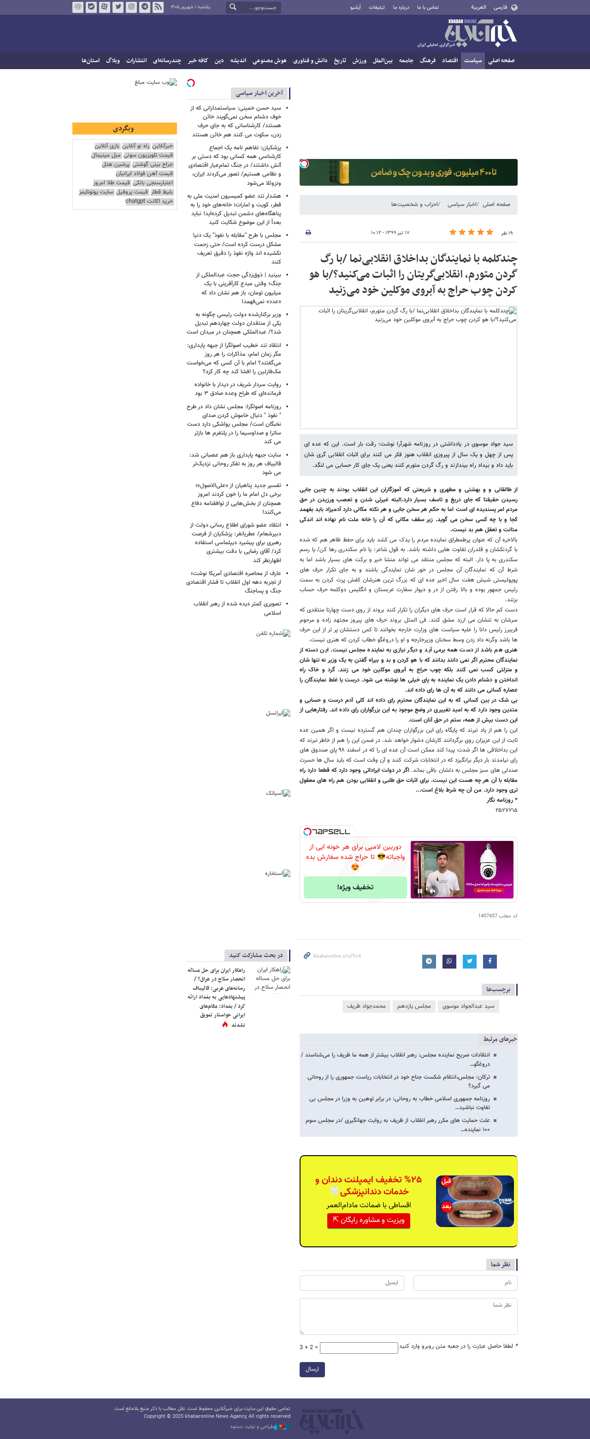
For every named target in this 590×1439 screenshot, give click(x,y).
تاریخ (340, 61)
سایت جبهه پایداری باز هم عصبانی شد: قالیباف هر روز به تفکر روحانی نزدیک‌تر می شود (235, 464)
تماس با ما (428, 8)
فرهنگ (428, 61)
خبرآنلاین (467, 34)
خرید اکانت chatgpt (149, 201)
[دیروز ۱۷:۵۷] (269, 980)
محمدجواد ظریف (366, 1006)
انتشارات (136, 61)
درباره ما (401, 8)
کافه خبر (198, 61)
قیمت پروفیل (132, 192)
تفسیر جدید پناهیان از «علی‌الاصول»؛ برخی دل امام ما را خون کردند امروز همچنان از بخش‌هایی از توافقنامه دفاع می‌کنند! (236, 499)
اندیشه (238, 61)
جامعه (406, 61)
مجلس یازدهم (414, 1006)
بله (91, 7)
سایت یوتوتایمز (96, 192)
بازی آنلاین (106, 146)
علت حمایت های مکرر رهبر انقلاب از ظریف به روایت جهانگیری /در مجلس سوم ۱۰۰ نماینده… (398, 1125)
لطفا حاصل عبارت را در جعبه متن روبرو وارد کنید (458, 1346)
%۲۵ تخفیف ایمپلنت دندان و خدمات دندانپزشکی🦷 (368, 1186)
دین (219, 61)
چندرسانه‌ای (167, 61)
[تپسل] (304, 163)
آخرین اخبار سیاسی (259, 93)
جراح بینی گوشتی (152, 164)
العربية (478, 7)
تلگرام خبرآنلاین (144, 7)
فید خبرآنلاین (158, 7)
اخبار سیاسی (462, 204)
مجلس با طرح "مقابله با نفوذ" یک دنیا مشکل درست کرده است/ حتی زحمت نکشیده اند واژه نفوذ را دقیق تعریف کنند (237, 249)
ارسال (312, 1369)
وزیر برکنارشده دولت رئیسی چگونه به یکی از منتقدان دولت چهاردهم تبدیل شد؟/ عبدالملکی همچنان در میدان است (234, 323)
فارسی (500, 7)
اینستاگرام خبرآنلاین (131, 7)
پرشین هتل (116, 164)
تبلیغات (377, 8)
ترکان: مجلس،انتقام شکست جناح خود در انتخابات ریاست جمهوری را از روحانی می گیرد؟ (398, 1082)
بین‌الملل (383, 61)
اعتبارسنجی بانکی (153, 183)
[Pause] (419, 891)
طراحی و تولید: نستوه (252, 1427)
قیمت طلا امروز (111, 183)
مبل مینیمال (106, 155)
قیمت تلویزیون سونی (148, 155)
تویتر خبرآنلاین (118, 7)
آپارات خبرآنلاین (104, 7)
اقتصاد (450, 61)
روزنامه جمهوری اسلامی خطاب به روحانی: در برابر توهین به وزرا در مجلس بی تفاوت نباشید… (399, 1103)
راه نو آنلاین (135, 146)
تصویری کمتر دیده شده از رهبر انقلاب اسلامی (237, 608)
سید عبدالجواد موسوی (468, 1006)
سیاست (473, 61)
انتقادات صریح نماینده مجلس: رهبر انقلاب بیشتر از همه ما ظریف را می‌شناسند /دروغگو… (395, 1060)
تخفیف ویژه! (355, 887)
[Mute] (432, 891)
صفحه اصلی (501, 61)
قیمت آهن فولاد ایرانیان (144, 174)
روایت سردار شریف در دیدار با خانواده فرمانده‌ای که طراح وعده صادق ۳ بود (238, 389)
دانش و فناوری (310, 61)
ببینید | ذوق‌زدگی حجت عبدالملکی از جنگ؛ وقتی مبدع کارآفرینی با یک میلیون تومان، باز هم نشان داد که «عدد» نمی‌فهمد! (238, 288)
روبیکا (77, 7)
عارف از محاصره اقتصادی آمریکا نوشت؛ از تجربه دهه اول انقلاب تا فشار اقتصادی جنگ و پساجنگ (233, 582)
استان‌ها (91, 61)
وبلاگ (113, 61)
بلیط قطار (162, 192)
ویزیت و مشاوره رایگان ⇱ (369, 1220)
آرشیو (355, 8)
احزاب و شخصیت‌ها (414, 204)
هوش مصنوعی (270, 61)
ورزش (359, 61)
